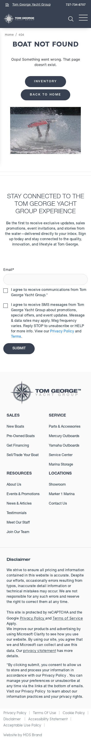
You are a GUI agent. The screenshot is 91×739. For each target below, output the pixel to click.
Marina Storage (61, 465)
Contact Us (58, 504)
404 (21, 35)
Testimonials (17, 513)
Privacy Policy (62, 331)
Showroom (57, 485)
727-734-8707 (76, 5)
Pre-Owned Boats (21, 436)
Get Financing (18, 446)
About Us (14, 485)
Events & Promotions (23, 494)
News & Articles (19, 504)
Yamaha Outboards (64, 446)
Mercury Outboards (64, 436)
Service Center (60, 455)
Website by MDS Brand (22, 735)
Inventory (45, 81)
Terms (16, 337)
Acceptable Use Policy (22, 725)
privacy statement (39, 650)
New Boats (15, 427)
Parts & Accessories (64, 427)
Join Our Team (18, 532)
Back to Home (45, 94)
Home (9, 35)
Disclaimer (12, 719)
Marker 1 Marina (62, 494)
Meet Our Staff (18, 523)
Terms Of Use (44, 713)
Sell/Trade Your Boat (23, 455)
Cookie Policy (74, 713)
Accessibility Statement (48, 719)
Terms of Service (68, 618)
